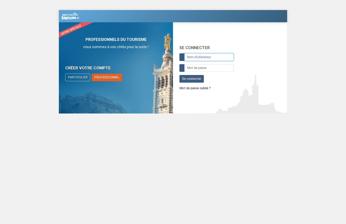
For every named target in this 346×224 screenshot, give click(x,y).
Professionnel (107, 77)
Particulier (78, 77)
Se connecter (191, 79)
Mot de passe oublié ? (195, 88)
